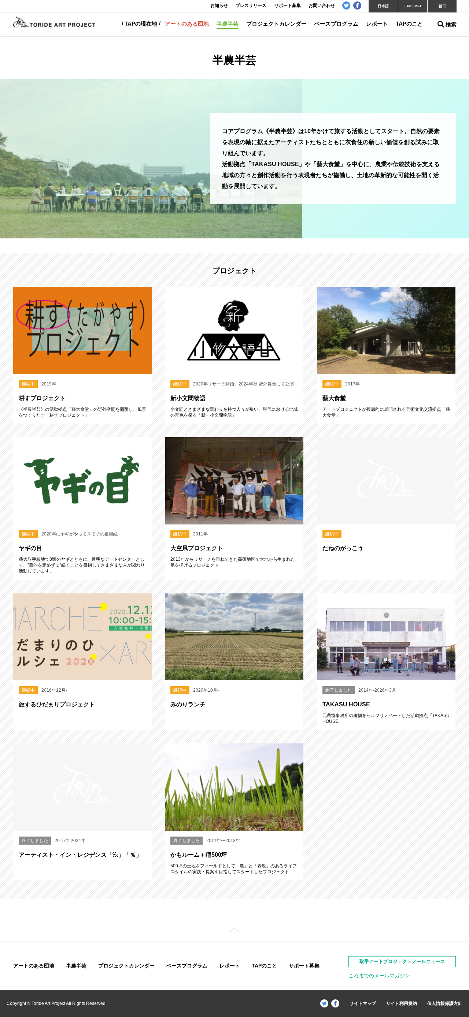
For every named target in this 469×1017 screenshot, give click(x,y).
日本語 (383, 6)
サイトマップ (363, 1003)
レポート (377, 24)
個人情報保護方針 (444, 1003)
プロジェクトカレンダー (276, 24)
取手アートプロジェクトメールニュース (402, 961)
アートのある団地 (187, 24)
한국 (442, 6)
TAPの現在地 (141, 24)
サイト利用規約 (401, 1003)
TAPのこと (409, 24)
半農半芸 (228, 24)
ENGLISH (413, 6)
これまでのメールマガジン (379, 975)
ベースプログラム (336, 24)
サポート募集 (304, 965)
